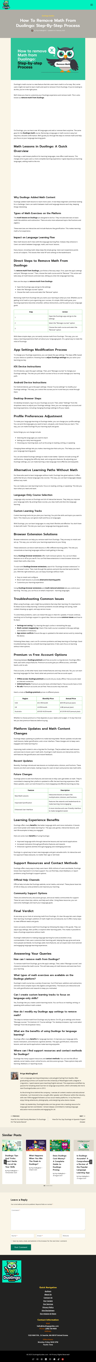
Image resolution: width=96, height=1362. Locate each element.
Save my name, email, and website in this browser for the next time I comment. (40, 1241)
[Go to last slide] (5, 1162)
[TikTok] (58, 1359)
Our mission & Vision (48, 1314)
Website (66, 1236)
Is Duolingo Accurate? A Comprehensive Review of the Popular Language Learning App (83, 1164)
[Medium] (46, 1359)
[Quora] (63, 1359)
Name (14, 1236)
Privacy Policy (48, 1307)
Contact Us (48, 1298)
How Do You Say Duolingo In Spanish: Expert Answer (68, 1119)
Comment (16, 1210)
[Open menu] (91, 5)
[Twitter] (33, 1359)
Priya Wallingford (41, 30)
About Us (48, 1294)
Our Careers (48, 1301)
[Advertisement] (48, 115)
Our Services (48, 1304)
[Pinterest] (42, 1359)
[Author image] (32, 30)
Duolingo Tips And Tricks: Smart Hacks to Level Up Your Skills (11, 1161)
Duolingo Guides (48, 16)
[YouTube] (37, 1359)
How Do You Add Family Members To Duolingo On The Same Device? (28, 1119)
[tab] (44, 1185)
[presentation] (12, 1145)
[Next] (90, 1162)
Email (40, 1236)
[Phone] (54, 1359)
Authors (48, 1291)
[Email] (50, 1359)
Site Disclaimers (48, 1310)
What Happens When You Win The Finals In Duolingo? (36, 1159)
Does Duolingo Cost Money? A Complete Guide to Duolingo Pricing (59, 1162)
